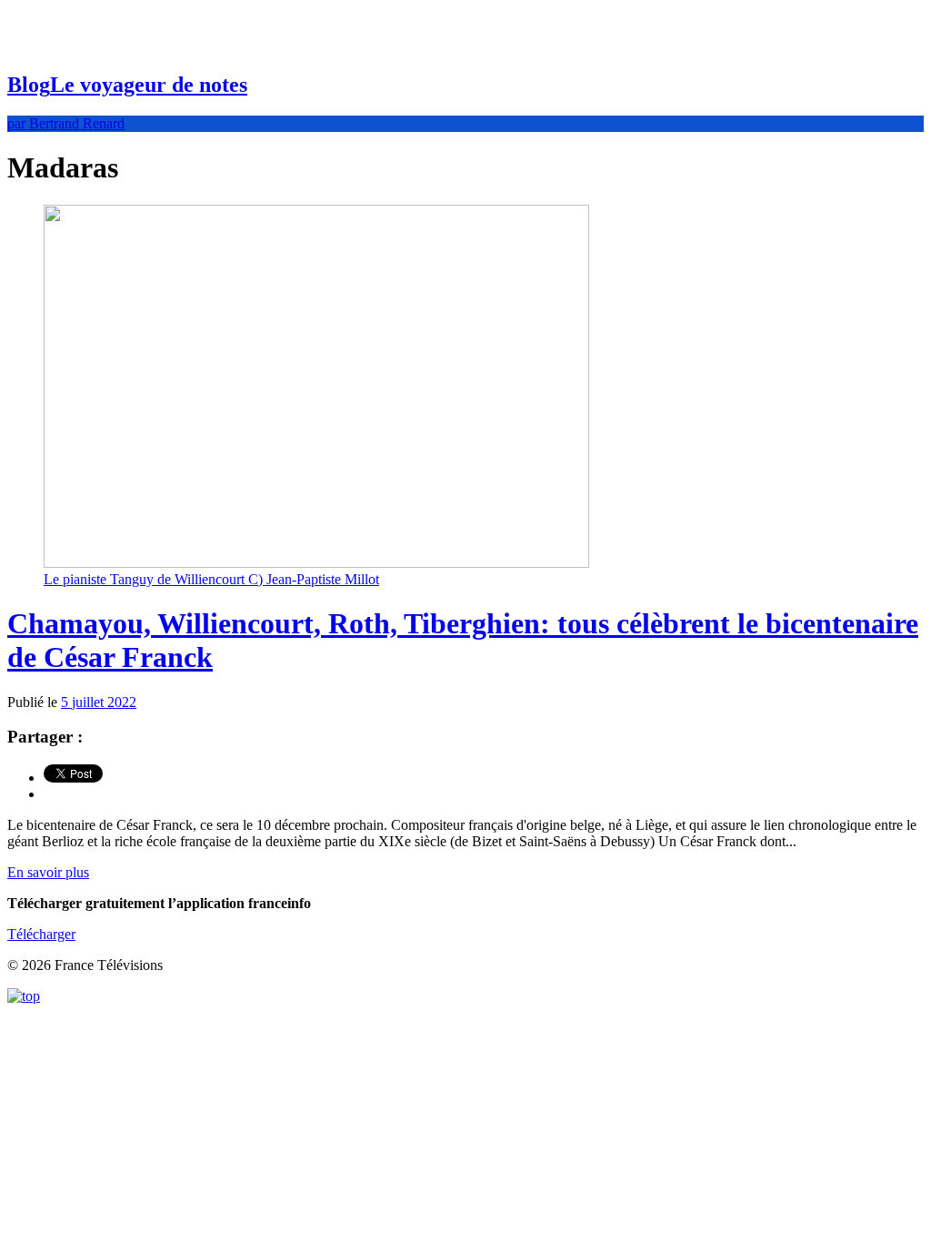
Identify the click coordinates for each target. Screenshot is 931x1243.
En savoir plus (48, 872)
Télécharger (41, 934)
